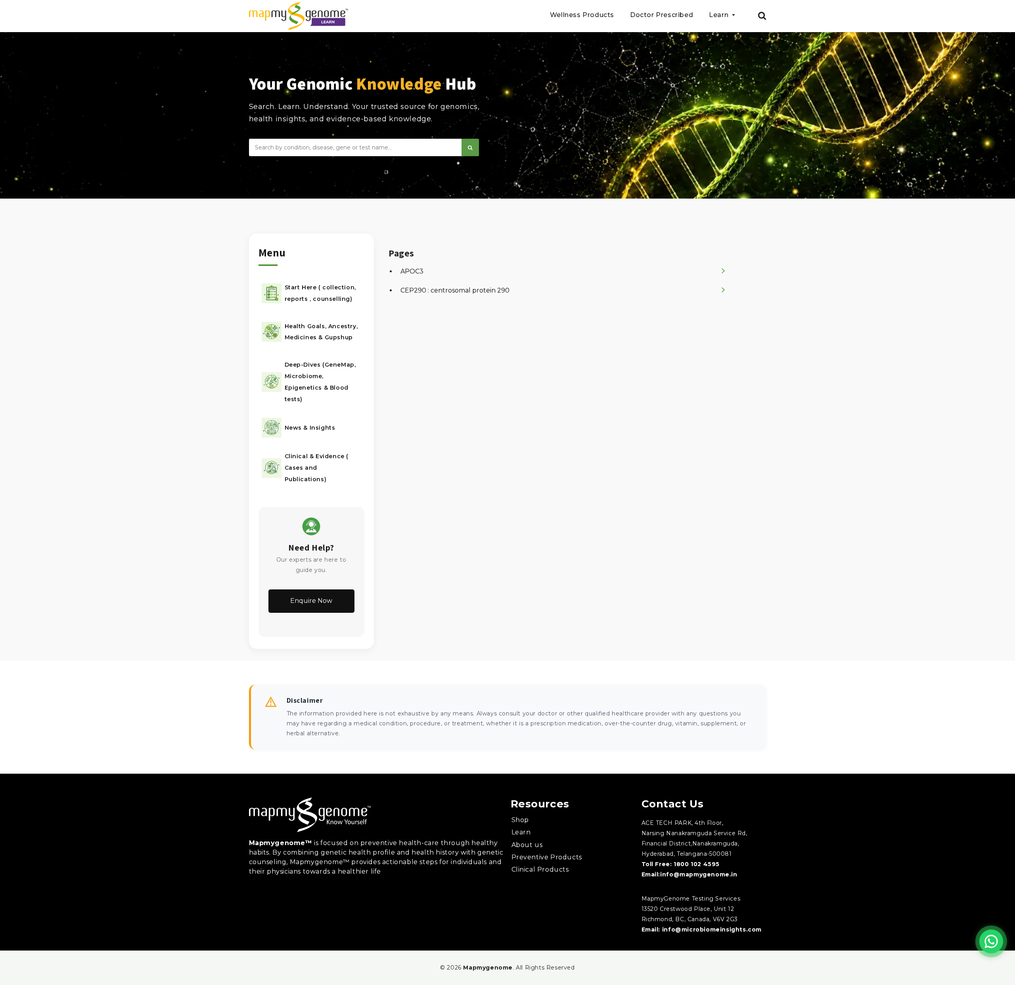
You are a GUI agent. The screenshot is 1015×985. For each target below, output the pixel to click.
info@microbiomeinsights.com (712, 929)
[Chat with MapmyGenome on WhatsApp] (991, 941)
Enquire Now (311, 600)
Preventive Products (546, 857)
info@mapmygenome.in (698, 874)
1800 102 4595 (697, 864)
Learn (521, 832)
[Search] (470, 147)
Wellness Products (582, 15)
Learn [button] (719, 15)
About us (527, 845)
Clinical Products (540, 869)
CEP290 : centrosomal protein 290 (454, 290)
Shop (520, 820)
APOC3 (411, 271)
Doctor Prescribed (661, 15)
